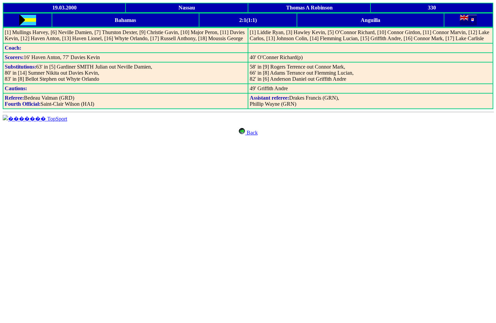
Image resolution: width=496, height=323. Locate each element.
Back (251, 132)
